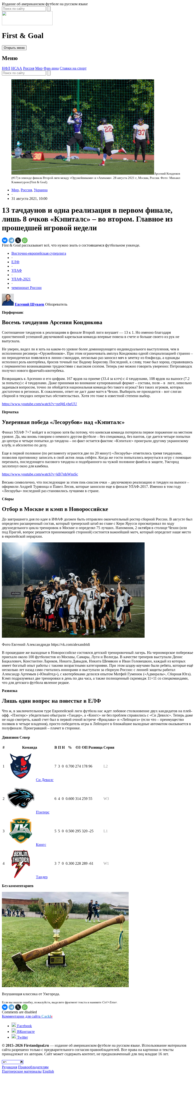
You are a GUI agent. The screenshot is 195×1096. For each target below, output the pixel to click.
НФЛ (6, 68)
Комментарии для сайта (27, 1016)
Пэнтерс (42, 812)
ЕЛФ (15, 262)
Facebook (24, 1026)
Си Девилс (45, 780)
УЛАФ (16, 270)
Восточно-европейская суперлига (38, 253)
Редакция (9, 1067)
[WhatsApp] (25, 240)
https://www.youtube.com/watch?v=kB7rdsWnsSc (40, 474)
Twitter (22, 1037)
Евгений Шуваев (29, 304)
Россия (28, 68)
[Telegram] (11, 240)
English (48, 1071)
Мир (39, 68)
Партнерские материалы (22, 1071)
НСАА (16, 68)
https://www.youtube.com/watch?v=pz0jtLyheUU (39, 404)
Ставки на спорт (73, 68)
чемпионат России (26, 288)
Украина (41, 190)
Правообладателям (33, 1067)
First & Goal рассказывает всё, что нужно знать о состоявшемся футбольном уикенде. (71, 245)
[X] (18, 240)
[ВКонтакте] (5, 240)
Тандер (42, 877)
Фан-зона (51, 68)
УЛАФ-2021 (21, 279)
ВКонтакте (25, 1032)
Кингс (41, 845)
